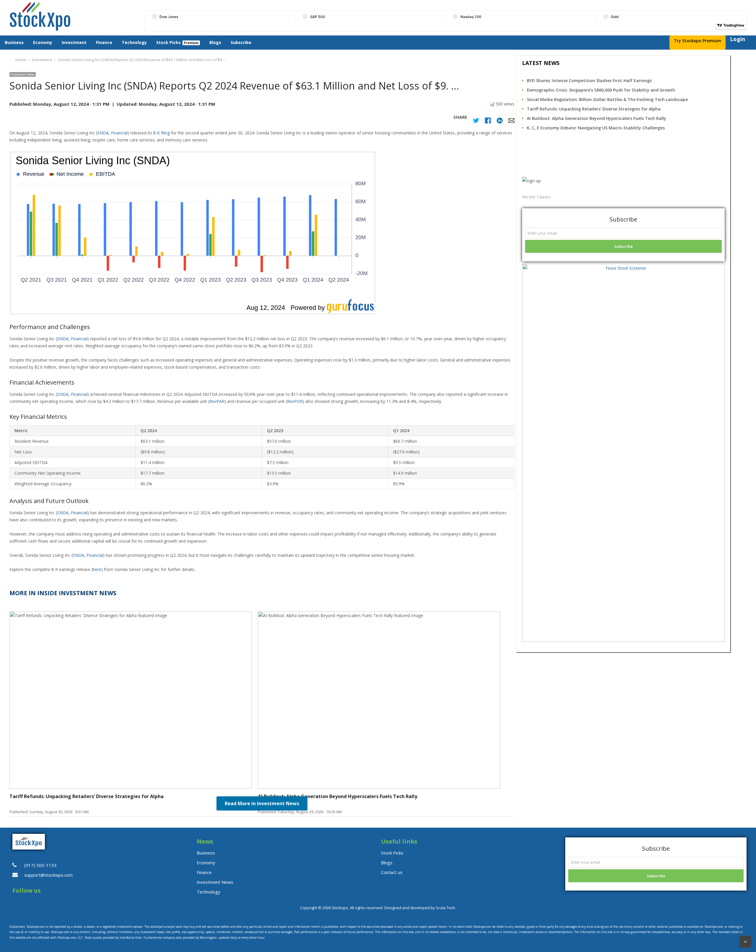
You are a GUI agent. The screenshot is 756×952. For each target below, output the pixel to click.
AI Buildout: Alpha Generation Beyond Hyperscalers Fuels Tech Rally (596, 118)
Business (14, 42)
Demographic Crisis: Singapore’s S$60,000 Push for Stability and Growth (601, 90)
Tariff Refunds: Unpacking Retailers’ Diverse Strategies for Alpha (594, 109)
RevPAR (216, 401)
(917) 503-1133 (40, 865)
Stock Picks (168, 42)
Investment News (23, 74)
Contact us (392, 872)
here (97, 569)
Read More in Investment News (262, 803)
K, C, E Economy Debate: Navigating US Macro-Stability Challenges (596, 128)
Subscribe (241, 42)
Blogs (215, 42)
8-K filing (161, 133)
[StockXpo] (69, 16)
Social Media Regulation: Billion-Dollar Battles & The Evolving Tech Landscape (607, 99)
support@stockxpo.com (48, 875)
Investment (74, 42)
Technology (134, 42)
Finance (104, 42)
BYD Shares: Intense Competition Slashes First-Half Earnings (589, 80)
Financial (119, 133)
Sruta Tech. (446, 907)
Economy (42, 42)
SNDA (103, 133)
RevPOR (295, 401)
